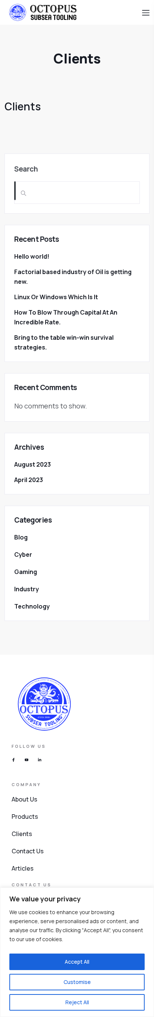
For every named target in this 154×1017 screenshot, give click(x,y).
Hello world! (31, 256)
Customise (77, 981)
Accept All (77, 961)
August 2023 (32, 464)
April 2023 (28, 480)
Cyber (23, 554)
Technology (32, 606)
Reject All (77, 1002)
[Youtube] (26, 760)
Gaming (25, 572)
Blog (21, 537)
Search (26, 169)
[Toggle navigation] (146, 12)
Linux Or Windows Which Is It (56, 297)
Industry (26, 589)
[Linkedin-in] (39, 760)
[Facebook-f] (13, 760)
